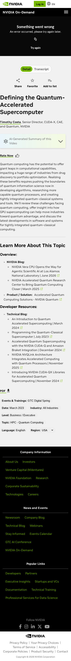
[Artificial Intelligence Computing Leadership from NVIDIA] (13, 4)
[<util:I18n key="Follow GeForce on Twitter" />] (40, 626)
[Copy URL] (35, 39)
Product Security (42, 651)
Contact (62, 651)
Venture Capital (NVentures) (24, 470)
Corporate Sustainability (22, 486)
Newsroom (12, 517)
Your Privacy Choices (45, 643)
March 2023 (17, 408)
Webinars (36, 525)
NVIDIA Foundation (18, 478)
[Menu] (66, 12)
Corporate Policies (15, 651)
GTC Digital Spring (39, 400)
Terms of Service (24, 647)
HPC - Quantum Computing (26, 422)
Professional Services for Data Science (31, 598)
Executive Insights (17, 581)
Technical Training (43, 589)
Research (42, 478)
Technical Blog (15, 525)
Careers (33, 494)
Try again (36, 48)
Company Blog (35, 517)
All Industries (50, 408)
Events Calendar (41, 534)
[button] (33, 141)
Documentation (16, 589)
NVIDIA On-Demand (19, 550)
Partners (31, 573)
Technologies (14, 494)
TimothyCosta (10, 122)
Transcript (41, 69)
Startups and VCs (47, 581)
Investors (29, 461)
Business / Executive (22, 415)
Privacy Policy (18, 643)
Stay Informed (15, 534)
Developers (13, 573)
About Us (11, 461)
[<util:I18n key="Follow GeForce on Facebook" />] (20, 626)
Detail (26, 69)
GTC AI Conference (18, 542)
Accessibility (47, 647)
